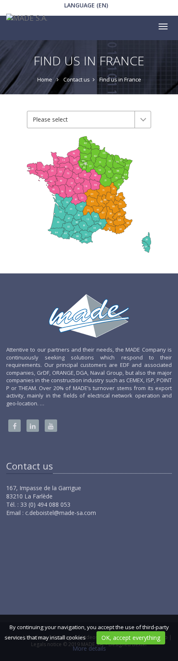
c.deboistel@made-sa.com (60, 513)
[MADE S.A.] (26, 20)
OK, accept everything (130, 638)
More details (89, 648)
